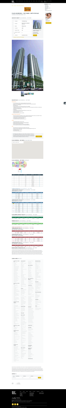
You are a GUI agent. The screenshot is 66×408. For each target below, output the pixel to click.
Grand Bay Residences (30, 308)
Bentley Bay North (16, 333)
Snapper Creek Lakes (30, 342)
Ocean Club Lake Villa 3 (30, 315)
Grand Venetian (15, 328)
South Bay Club (15, 342)
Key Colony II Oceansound (31, 311)
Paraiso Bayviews (30, 275)
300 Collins (15, 263)
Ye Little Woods (30, 305)
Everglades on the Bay (23, 353)
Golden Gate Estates (23, 301)
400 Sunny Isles (22, 261)
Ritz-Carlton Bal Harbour (16, 353)
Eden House (15, 316)
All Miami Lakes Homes (38, 282)
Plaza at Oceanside (30, 353)
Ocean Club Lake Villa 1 (30, 314)
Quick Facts (46, 5)
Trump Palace (22, 280)
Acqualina (22, 262)
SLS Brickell (22, 342)
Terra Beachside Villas (16, 323)
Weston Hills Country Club (38, 308)
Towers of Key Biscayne (30, 322)
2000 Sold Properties (41, 393)
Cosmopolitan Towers (16, 268)
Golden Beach (22, 300)
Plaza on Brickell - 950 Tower (20, 5)
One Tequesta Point (23, 338)
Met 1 (21, 357)
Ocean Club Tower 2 (30, 320)
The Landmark (22, 295)
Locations (42, 391)
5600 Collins (15, 303)
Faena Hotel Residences (16, 290)
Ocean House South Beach (17, 276)
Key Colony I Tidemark (30, 310)
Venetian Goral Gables (30, 329)
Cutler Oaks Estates (30, 335)
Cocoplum (29, 332)
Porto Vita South (22, 293)
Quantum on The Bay (30, 277)
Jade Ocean (22, 266)
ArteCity (14, 286)
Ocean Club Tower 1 (30, 319)
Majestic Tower (15, 350)
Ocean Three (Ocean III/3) (23, 269)
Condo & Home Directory (48, 10)
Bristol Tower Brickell (23, 327)
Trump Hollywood (30, 356)
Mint (21, 336)
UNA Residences (23, 346)
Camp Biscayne (30, 298)
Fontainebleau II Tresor (16, 317)
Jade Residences (23, 335)
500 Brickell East (23, 317)
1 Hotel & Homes (15, 284)
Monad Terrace (15, 274)
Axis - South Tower (23, 321)
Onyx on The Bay (30, 274)
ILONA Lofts (15, 271)
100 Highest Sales (31, 394)
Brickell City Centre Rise (23, 323)
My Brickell (22, 337)
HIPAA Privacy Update (22, 407)
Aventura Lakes (22, 298)
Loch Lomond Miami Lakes (38, 284)
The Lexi (22, 311)
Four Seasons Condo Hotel (24, 330)
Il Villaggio (15, 292)
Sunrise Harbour (30, 343)
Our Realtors (21, 394)
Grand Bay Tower (30, 309)
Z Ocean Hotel (15, 300)
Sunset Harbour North (16, 297)
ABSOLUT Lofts (15, 264)
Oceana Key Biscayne (30, 321)
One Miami (22, 358)
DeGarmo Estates (30, 299)
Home (12, 5)
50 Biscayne (22, 349)
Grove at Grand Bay (30, 286)
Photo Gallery (47, 6)
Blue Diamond (15, 311)
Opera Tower (29, 261)
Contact (39, 377)
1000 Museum (22, 348)
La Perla (22, 267)
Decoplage (15, 288)
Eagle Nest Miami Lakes (38, 283)
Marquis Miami (22, 356)
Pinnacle (22, 273)
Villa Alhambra (29, 330)
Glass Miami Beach (16, 269)
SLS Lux (22, 343)
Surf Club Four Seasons (16, 360)
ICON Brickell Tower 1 (23, 332)
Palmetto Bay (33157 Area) (38, 301)
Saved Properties (42, 1)
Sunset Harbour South (16, 298)
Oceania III (22, 271)
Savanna (36, 307)
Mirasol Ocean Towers (16, 293)
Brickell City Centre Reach (23, 322)
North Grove (29, 302)
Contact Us (38, 391)
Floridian (15, 340)
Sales (45, 9)
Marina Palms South (23, 292)
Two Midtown (29, 282)
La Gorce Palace (15, 320)
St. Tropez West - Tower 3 (24, 279)
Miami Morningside (37, 296)
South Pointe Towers (16, 280)
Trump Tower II (22, 282)
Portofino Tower (15, 279)
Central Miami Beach (37, 266)
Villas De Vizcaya (30, 304)
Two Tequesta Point (23, 345)
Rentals (30, 391)
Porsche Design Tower (23, 274)
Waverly (14, 343)
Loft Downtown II (23, 355)
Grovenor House (30, 289)
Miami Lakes (36, 286)
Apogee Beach (29, 349)
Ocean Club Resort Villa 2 (31, 318)
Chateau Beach (22, 264)
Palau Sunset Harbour (16, 294)
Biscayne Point (37, 265)
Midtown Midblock (30, 281)
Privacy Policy (17, 407)
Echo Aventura (22, 290)
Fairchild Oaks (29, 337)
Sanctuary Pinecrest (37, 304)
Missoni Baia (29, 272)
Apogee (15, 265)
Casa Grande (15, 287)
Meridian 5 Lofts (15, 273)
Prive (21, 294)
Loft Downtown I (23, 354)
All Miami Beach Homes (38, 261)
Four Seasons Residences (24, 331)
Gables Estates (29, 338)
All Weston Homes (37, 306)
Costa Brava (15, 327)
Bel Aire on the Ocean (16, 310)
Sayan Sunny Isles (23, 277)
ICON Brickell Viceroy (23, 333)
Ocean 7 (15, 351)
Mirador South (15, 341)
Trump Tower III (22, 283)
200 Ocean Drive (15, 262)
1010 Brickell (22, 315)
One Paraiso (29, 273)
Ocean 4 (22, 268)
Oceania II (22, 270)
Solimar (14, 354)
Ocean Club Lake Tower (30, 313)
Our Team (34, 391)
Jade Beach (22, 265)
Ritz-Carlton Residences (16, 295)
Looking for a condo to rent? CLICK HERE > (18, 37)
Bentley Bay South (16, 334)
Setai (14, 296)
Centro (21, 352)
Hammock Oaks (30, 339)
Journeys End (29, 340)
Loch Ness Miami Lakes (38, 285)
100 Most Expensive (31, 393)
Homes (27, 391)
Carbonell (22, 328)
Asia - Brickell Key (23, 318)
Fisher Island (22, 313)
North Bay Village (37, 273)
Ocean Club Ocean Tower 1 (31, 316)
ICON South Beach (16, 270)
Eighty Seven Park (16, 348)
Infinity (21, 334)
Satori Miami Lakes (37, 287)
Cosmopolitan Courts (16, 267)
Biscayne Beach (30, 268)
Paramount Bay (29, 276)
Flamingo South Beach (16, 339)
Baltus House (29, 267)
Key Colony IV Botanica (30, 312)
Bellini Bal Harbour (16, 347)
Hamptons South (23, 291)
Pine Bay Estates (30, 341)
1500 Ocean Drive (16, 285)
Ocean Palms (29, 352)
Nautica (14, 322)
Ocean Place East (15, 277)
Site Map (26, 407)
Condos (15, 5)
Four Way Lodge (30, 301)
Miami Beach (36, 274)
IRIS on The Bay (15, 319)
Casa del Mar (29, 307)
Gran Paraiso (29, 270)
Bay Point (36, 294)
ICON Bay (29, 271)
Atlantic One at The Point (23, 289)
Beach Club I (29, 350)
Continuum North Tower (16, 266)
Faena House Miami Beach (17, 291)
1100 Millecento (22, 316)
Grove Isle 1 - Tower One (30, 287)
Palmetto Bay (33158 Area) (38, 302)
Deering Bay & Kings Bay (31, 336)
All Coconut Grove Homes (31, 296)
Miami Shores (36, 297)
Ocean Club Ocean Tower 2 (31, 317)
